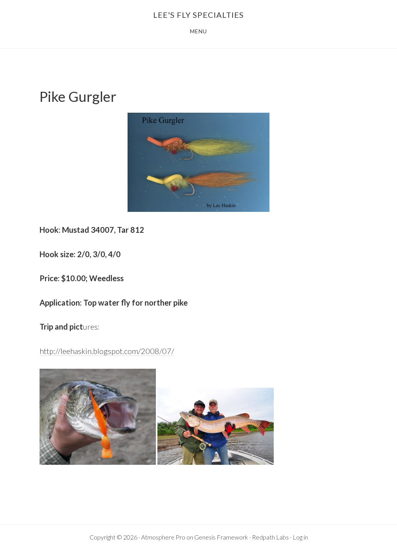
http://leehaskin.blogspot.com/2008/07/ (107, 351)
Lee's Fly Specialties (198, 14)
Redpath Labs (270, 537)
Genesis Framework (221, 537)
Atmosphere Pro (163, 537)
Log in (300, 537)
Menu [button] (198, 31)
